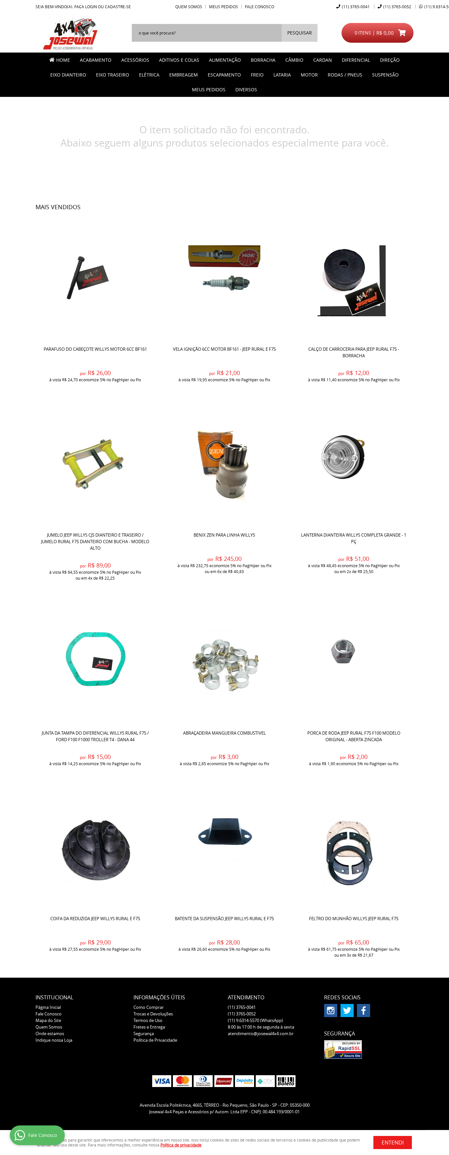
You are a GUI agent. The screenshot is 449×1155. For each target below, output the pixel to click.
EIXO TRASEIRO (112, 75)
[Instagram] (330, 1010)
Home (63, 60)
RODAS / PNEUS (345, 75)
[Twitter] (347, 1010)
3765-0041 (356, 6)
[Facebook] (363, 1010)
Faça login (85, 6)
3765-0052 (397, 6)
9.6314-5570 (255, 1020)
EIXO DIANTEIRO (68, 75)
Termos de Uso (147, 1020)
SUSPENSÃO (385, 75)
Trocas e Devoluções (153, 1014)
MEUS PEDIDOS (208, 89)
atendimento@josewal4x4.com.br (261, 1033)
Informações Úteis (159, 997)
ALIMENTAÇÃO (225, 60)
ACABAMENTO (95, 60)
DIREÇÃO (390, 60)
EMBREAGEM (183, 75)
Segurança (143, 1033)
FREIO (257, 75)
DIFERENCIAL (356, 60)
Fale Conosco (259, 6)
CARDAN (322, 60)
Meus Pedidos (223, 6)
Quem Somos (188, 6)
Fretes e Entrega (149, 1027)
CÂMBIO (294, 60)
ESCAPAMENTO (224, 75)
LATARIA (282, 75)
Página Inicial (48, 1007)
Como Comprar (148, 1007)
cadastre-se (118, 6)
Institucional (54, 997)
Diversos (246, 89)
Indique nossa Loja (53, 1040)
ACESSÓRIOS (135, 60)
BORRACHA (263, 60)
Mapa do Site (48, 1020)
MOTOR (309, 75)
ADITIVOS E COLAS (179, 60)
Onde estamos (49, 1033)
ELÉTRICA (149, 75)
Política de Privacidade (155, 1040)
